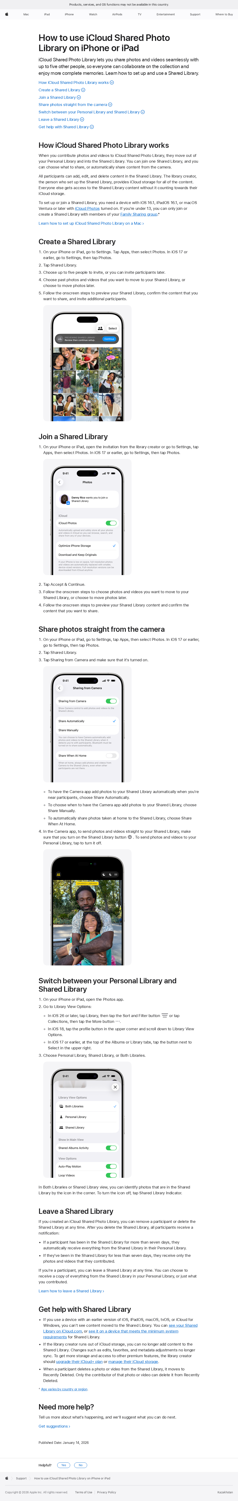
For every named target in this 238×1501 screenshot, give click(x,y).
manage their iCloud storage (133, 1361)
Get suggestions (53, 1426)
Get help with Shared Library (64, 127)
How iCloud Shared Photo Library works (74, 82)
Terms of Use (83, 1492)
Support (21, 1478)
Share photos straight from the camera (73, 104)
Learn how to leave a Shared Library (70, 1291)
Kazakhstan (225, 1492)
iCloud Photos (87, 208)
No (81, 1465)
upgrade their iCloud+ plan (79, 1361)
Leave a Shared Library (59, 119)
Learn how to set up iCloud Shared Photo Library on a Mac (90, 223)
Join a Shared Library (57, 97)
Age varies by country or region (64, 1389)
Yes (63, 1465)
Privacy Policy (106, 1492)
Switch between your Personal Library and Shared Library (89, 112)
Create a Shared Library (59, 90)
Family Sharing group (138, 214)
